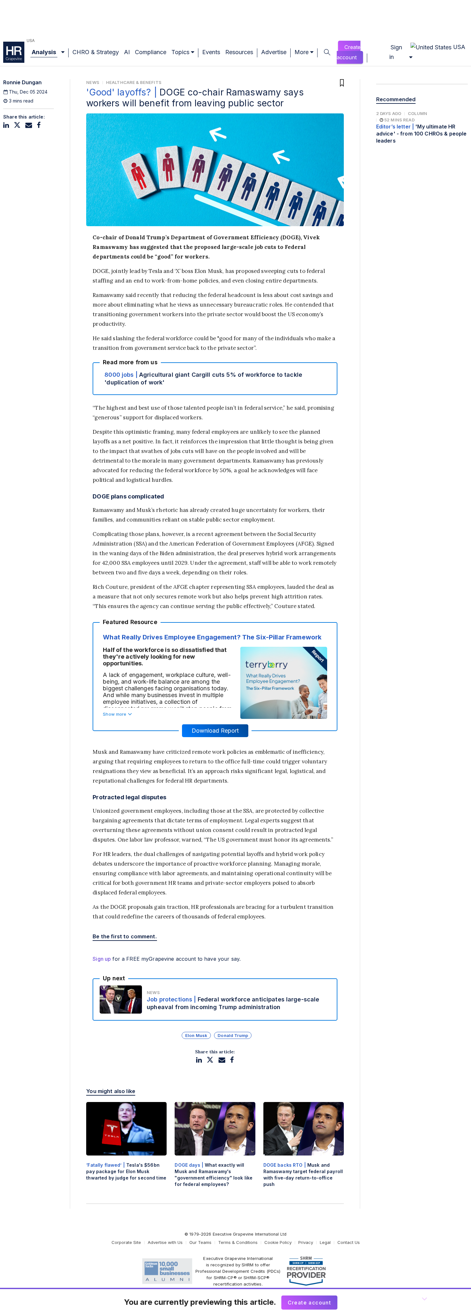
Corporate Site (126, 1242)
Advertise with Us (165, 1242)
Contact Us (348, 1242)
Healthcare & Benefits (133, 82)
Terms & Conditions (238, 1242)
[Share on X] (17, 125)
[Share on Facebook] (39, 125)
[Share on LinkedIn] (6, 125)
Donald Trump (233, 1035)
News (92, 82)
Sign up (102, 959)
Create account (348, 52)
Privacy (305, 1242)
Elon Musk (196, 1035)
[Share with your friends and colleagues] (28, 125)
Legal (325, 1242)
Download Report (215, 730)
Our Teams (200, 1242)
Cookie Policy (278, 1242)
